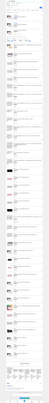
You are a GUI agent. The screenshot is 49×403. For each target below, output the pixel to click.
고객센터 (29, 392)
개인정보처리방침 (25, 392)
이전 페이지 (22, 360)
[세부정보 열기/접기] (41, 395)
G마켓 (10, 385)
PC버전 (20, 392)
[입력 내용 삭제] (41, 1)
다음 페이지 (27, 360)
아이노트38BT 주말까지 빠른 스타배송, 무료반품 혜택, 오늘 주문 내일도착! (15, 388)
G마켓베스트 (8, 389)
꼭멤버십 (19, 389)
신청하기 (41, 383)
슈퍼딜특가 (12, 389)
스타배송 (16, 389)
